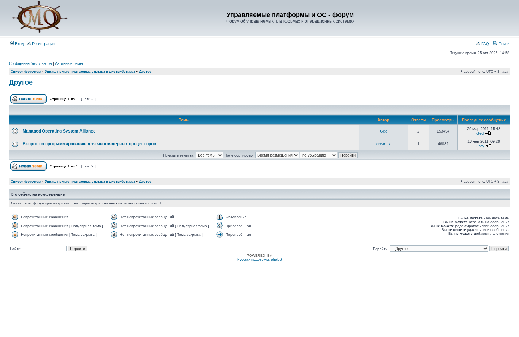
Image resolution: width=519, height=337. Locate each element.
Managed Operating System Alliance (59, 131)
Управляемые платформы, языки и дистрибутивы (90, 71)
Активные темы (69, 63)
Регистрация (43, 44)
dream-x (383, 144)
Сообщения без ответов (30, 63)
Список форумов (26, 71)
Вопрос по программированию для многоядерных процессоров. (90, 143)
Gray (480, 146)
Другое (145, 71)
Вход (19, 44)
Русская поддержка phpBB (259, 259)
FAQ (484, 44)
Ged (383, 131)
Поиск (503, 44)
